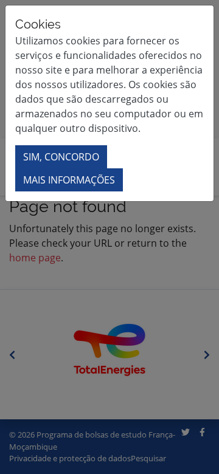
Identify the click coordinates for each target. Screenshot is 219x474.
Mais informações (69, 180)
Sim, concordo (61, 156)
